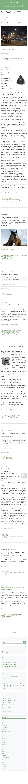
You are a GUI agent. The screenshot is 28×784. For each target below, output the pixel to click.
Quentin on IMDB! (6, 711)
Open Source (7, 608)
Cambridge (4, 725)
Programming (5, 757)
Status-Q (14, 2)
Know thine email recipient (7, 198)
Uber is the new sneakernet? (7, 294)
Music (3, 746)
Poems (3, 753)
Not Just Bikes (4, 57)
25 (17, 685)
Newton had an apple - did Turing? (8, 538)
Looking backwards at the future (8, 202)
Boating (4, 723)
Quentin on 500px (6, 709)
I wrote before (5, 552)
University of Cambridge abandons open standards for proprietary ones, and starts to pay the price (12, 201)
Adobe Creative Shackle (6, 619)
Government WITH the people (9, 666)
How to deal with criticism (7, 291)
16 (10, 683)
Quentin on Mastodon (7, 704)
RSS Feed (5, 652)
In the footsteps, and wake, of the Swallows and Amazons (13, 572)
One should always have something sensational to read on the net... (14, 7)
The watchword (5, 258)
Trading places (5, 534)
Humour (4, 736)
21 (4, 685)
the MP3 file (16, 563)
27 (23, 685)
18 (17, 683)
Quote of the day (6, 271)
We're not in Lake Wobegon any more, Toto (10, 577)
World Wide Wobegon (8, 549)
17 (13, 683)
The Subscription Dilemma (7, 616)
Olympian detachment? (6, 259)
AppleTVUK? (5, 469)
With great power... (5, 419)
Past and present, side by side (9, 664)
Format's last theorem (8, 70)
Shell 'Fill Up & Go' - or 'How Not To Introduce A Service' (13, 58)
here (10, 557)
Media (3, 742)
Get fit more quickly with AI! (9, 662)
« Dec (4, 688)
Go (24, 642)
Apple (6, 192)
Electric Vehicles (6, 731)
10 (14, 682)
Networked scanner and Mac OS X (8, 416)
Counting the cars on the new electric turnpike (11, 415)
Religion (4, 761)
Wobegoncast (4, 573)
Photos (6, 49)
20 (23, 683)
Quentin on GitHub (6, 698)
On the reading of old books (7, 257)
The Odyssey (4, 575)
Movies (3, 744)
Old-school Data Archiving (8, 668)
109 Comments (13, 409)
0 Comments (12, 249)
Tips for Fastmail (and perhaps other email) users (11, 199)
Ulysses (3, 293)
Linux (3, 740)
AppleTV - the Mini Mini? (7, 537)
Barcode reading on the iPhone (8, 418)
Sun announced (10, 595)
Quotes (6, 284)
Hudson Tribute (5, 574)
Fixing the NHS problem (6, 289)
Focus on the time (5, 59)
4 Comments (19, 192)
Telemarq (4, 762)
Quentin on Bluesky (6, 706)
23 (10, 685)
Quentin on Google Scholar (8, 700)
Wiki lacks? (4, 453)
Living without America (6, 618)
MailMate (4, 335)
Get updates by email (8, 651)
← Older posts (14, 630)
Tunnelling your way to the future (8, 203)
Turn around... (5, 660)
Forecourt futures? (5, 54)
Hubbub (3, 20)
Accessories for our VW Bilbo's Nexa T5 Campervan (12, 417)
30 (11, 686)
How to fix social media (6, 292)
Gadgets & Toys (6, 733)
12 (20, 682)
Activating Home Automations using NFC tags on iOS (12, 334)
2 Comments (11, 49)
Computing (4, 729)
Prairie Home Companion (7, 555)
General (9, 192)
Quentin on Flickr (6, 707)
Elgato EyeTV (21, 512)
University (4, 766)
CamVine (3, 482)
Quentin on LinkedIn (7, 702)
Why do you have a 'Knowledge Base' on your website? (12, 536)
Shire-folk (4, 214)
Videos (3, 768)
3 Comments (12, 448)
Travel (3, 764)
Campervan (4, 727)
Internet (13, 192)
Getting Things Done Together (8, 454)
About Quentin (5, 696)
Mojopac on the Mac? (6, 617)
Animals (4, 720)
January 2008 (14, 676)
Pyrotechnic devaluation (6, 56)
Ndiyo (3, 748)
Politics (4, 755)
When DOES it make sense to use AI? (9, 260)
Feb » (24, 688)
